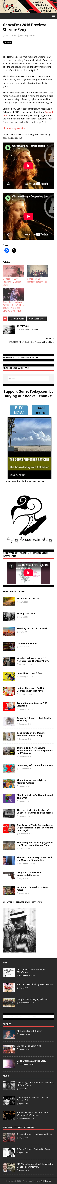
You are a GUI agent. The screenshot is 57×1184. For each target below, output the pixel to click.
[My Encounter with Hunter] (9, 1037)
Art (5, 962)
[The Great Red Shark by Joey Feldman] (9, 990)
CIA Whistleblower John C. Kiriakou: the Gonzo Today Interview (35, 1165)
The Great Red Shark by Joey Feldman (35, 984)
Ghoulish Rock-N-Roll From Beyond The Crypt (35, 796)
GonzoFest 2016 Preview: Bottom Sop (37, 280)
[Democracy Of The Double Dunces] (9, 771)
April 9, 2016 (11, 35)
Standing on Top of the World (32, 628)
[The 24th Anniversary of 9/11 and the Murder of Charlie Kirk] (9, 863)
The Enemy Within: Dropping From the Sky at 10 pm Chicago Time (35, 843)
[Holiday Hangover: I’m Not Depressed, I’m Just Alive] (9, 693)
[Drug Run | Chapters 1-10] (9, 1052)
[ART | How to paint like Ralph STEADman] (9, 975)
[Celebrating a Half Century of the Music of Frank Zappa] (9, 1088)
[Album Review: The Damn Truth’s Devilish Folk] (9, 1103)
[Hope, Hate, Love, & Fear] (9, 679)
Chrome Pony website (14, 128)
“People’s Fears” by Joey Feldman (32, 999)
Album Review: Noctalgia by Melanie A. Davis (31, 781)
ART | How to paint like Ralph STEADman (31, 970)
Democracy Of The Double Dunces (35, 765)
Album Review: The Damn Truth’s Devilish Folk (32, 1099)
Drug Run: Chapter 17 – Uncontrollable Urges (29, 873)
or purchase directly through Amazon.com (24, 481)
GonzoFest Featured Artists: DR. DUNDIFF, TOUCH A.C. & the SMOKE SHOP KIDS (13, 306)
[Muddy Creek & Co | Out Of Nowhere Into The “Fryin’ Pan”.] (9, 664)
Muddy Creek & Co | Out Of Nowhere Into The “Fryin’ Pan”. (33, 659)
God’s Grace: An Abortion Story (31, 1060)
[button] (53, 16)
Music (6, 1075)
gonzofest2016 (36, 319)
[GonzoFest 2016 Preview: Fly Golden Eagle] (13, 271)
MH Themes (46, 1181)
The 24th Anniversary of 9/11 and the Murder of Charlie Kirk (34, 858)
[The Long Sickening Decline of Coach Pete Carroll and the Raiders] (9, 815)
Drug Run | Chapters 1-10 (29, 1045)
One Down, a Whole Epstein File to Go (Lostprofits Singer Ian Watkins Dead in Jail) (35, 828)
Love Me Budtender (27, 643)
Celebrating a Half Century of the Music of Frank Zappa (35, 1084)
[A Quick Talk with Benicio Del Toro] (9, 1155)
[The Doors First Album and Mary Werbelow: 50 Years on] (9, 1118)
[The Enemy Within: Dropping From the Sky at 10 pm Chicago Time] (9, 848)
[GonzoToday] (28, 11)
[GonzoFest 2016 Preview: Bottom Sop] (37, 271)
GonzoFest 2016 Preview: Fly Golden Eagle (12, 281)
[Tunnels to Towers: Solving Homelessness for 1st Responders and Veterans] (9, 753)
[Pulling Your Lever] (9, 619)
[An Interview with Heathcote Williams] (9, 1140)
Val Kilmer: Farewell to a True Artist (32, 888)
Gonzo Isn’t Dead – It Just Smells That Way (34, 719)
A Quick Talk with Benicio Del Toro (33, 1149)
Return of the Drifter (28, 598)
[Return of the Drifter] (9, 604)
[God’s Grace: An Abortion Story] (9, 1066)
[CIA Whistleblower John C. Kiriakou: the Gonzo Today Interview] (9, 1170)
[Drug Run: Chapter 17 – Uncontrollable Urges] (9, 878)
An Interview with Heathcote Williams (34, 1134)
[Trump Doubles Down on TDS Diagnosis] (9, 708)
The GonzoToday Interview (18, 1127)
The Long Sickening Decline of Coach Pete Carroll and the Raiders (35, 811)
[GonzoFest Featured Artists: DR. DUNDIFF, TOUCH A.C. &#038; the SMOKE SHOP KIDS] (13, 294)
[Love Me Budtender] (9, 649)
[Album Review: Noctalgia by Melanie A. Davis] (9, 786)
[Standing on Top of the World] (9, 634)
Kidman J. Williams (28, 35)
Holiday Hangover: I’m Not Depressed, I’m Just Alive (30, 689)
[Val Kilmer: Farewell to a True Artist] (9, 893)
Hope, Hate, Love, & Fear (30, 673)
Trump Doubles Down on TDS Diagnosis (32, 704)
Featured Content (15, 591)
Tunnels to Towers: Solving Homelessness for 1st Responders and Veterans (35, 750)
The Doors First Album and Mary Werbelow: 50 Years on (32, 1113)
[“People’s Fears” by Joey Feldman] (9, 1005)
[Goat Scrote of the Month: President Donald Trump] (9, 738)
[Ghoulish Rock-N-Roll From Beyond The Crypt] (9, 800)
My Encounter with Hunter (29, 1031)
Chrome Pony (17, 319)
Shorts (7, 1024)
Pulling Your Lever (26, 613)
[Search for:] (29, 378)
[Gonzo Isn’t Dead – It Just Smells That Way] (9, 723)
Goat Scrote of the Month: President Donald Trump (31, 734)
